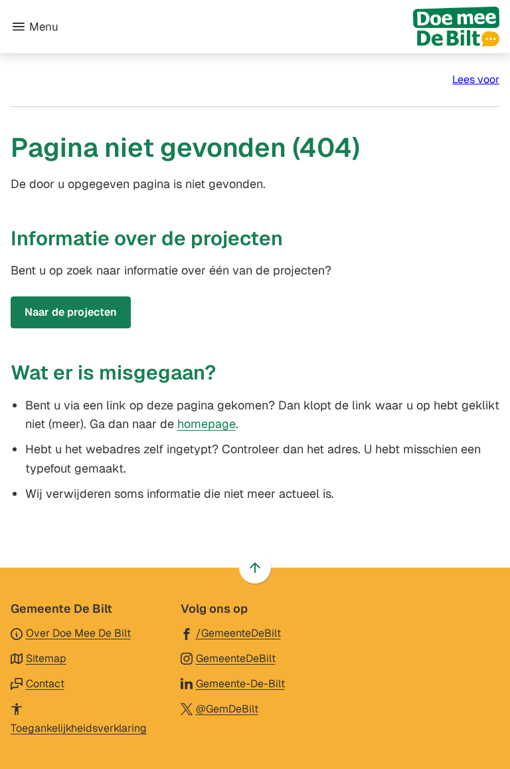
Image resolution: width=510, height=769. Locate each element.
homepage (206, 423)
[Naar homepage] (284, 26)
